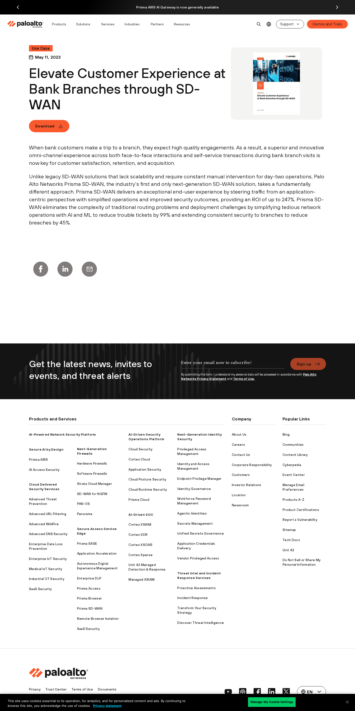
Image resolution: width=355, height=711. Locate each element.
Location (239, 495)
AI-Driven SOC (140, 514)
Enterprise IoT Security (48, 559)
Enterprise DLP (89, 578)
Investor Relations (246, 485)
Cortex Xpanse (140, 555)
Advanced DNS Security (48, 534)
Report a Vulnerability (300, 520)
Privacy (35, 689)
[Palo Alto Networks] (25, 24)
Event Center (294, 475)
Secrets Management (195, 523)
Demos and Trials (327, 24)
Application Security (144, 469)
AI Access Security (44, 470)
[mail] (89, 269)
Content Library (295, 455)
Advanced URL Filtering (47, 514)
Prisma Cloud (138, 500)
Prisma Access (88, 588)
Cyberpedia (292, 465)
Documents (107, 689)
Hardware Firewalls (92, 463)
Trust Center (56, 689)
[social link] (228, 691)
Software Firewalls (92, 473)
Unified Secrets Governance (200, 533)
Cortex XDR (138, 535)
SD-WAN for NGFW (92, 494)
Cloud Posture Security (147, 479)
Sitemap (289, 530)
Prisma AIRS (38, 459)
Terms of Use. (244, 379)
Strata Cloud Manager (94, 484)
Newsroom (240, 505)
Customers (241, 475)
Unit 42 (288, 550)
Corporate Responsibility (252, 465)
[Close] (347, 702)
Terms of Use (82, 689)
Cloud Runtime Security (147, 489)
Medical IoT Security (45, 569)
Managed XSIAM (141, 579)
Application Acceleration (97, 553)
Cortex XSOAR (140, 545)
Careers (238, 444)
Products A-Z (293, 500)
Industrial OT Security (46, 579)
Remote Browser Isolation (98, 618)
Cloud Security (140, 449)
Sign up (304, 364)
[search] (259, 24)
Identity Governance (194, 489)
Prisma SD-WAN (89, 608)
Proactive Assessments (196, 588)
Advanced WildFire (44, 524)
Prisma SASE (87, 543)
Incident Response (192, 598)
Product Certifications (301, 510)
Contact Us (241, 455)
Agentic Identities (192, 513)
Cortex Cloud (139, 459)
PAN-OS (83, 504)
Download (45, 126)
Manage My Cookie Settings (271, 702)
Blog (286, 434)
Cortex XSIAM (139, 524)
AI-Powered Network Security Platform (62, 434)
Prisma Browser (89, 598)
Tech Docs (291, 540)
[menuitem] (27, 24)
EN (269, 24)
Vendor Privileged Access (198, 558)
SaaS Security (40, 589)
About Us (239, 434)
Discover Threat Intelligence (200, 623)
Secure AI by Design (46, 449)
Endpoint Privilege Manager (199, 479)
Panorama (84, 514)
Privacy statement (107, 706)
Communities (293, 444)
